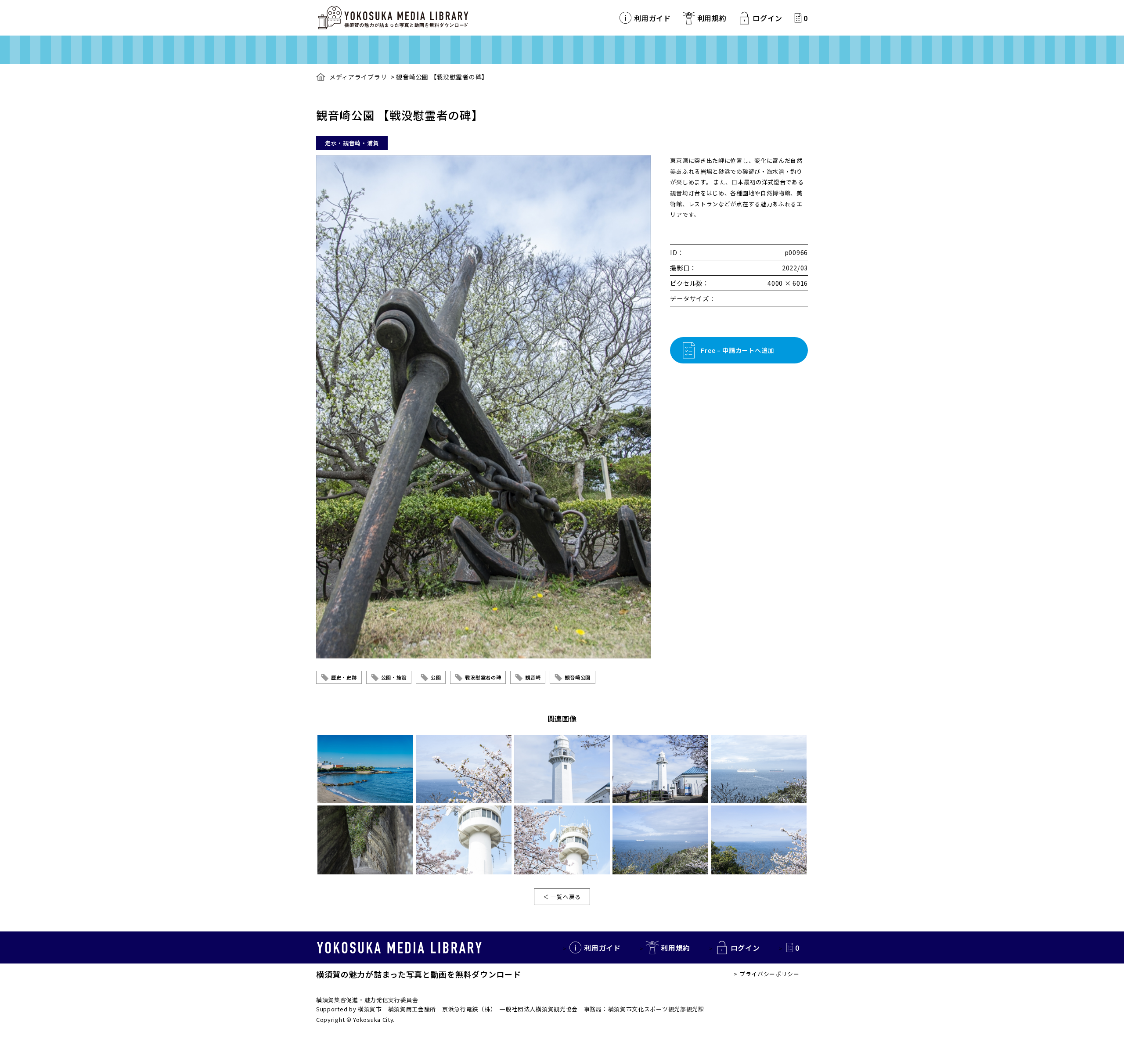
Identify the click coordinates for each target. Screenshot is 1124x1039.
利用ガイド (652, 18)
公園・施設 (394, 677)
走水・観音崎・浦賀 (352, 143)
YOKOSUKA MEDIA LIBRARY (399, 948)
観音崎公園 (578, 677)
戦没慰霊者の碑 (483, 677)
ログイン (767, 18)
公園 (436, 677)
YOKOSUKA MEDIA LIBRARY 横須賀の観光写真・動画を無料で (393, 17)
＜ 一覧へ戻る (562, 896)
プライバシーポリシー (769, 974)
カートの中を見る (798, 18)
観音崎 (532, 677)
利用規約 (712, 18)
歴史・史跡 (344, 677)
